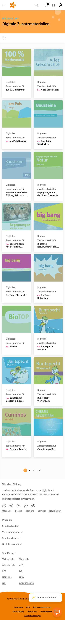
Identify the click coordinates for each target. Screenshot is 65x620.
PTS (4, 571)
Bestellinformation (11, 544)
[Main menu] (4, 5)
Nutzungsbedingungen (42, 607)
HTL (4, 583)
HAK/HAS (6, 577)
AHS (21, 565)
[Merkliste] (53, 5)
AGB (28, 607)
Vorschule (24, 559)
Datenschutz (32, 611)
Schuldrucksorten (11, 538)
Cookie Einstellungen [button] (32, 616)
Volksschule (8, 559)
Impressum (18, 607)
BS (20, 571)
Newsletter (55, 511)
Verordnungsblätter (12, 532)
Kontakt (41, 511)
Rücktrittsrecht (18, 611)
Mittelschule (8, 565)
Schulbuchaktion (10, 526)
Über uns (6, 511)
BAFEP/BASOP (26, 583)
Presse (18, 511)
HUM (21, 577)
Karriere (30, 511)
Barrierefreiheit (46, 611)
